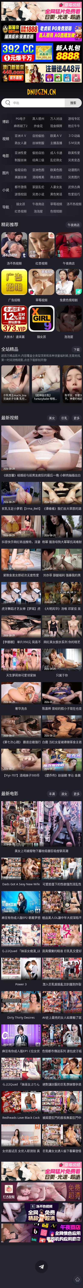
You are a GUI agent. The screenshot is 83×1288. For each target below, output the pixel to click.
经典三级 (38, 160)
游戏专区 (74, 119)
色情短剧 (56, 211)
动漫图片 (74, 170)
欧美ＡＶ (56, 136)
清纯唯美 (38, 177)
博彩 (5, 121)
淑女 (64, 794)
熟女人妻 (21, 143)
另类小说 (38, 194)
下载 (77, 349)
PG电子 (21, 119)
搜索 (73, 103)
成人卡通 (56, 153)
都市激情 (21, 187)
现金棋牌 (56, 126)
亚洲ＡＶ (21, 136)
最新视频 (9, 418)
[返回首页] (77, 1279)
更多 (77, 418)
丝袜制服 (38, 143)
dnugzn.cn (41, 92)
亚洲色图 (38, 170)
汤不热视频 (74, 204)
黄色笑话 (56, 194)
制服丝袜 (21, 160)
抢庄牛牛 (74, 126)
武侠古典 (74, 187)
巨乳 (64, 418)
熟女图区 (56, 177)
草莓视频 (56, 204)
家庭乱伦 (38, 187)
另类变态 (74, 160)
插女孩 (20, 204)
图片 (5, 173)
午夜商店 (38, 204)
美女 (52, 418)
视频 (5, 138)
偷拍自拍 (38, 153)
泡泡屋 (38, 211)
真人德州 (38, 119)
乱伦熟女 (56, 160)
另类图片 (74, 177)
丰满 (52, 794)
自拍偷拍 (38, 136)
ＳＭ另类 (74, 143)
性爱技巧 (74, 194)
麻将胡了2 (20, 126)
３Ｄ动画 (74, 136)
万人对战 (56, 119)
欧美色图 (56, 170)
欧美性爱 (74, 153)
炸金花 (38, 126)
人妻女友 (56, 187)
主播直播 (56, 143)
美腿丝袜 (21, 177)
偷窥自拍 (21, 170)
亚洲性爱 (21, 153)
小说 (5, 190)
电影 (5, 155)
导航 (5, 207)
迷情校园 (21, 194)
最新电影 (9, 793)
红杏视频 (21, 211)
